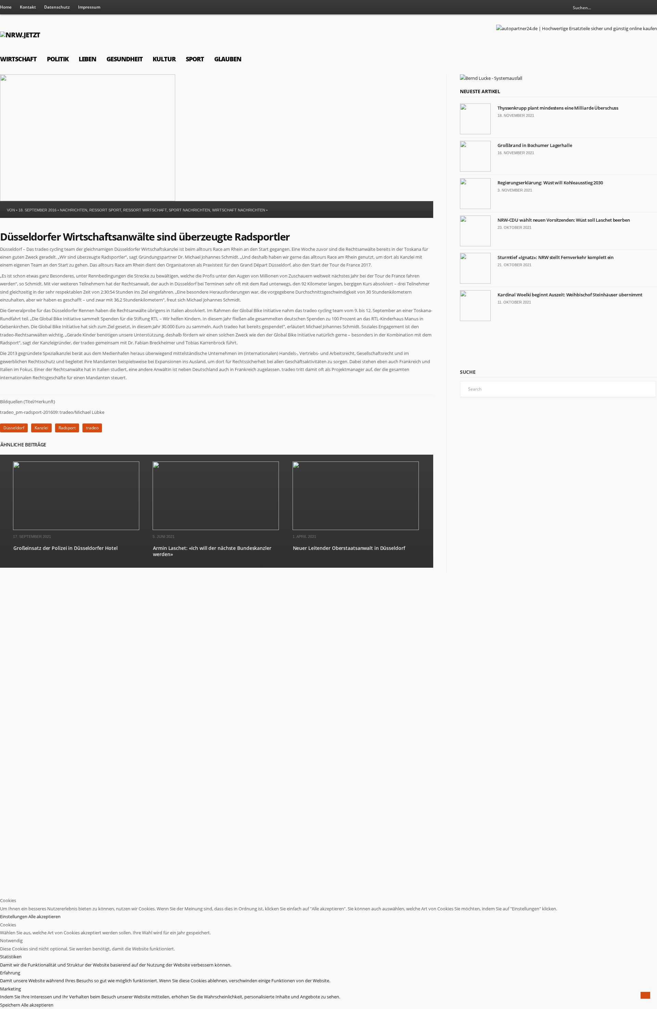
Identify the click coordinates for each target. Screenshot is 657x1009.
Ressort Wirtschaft (145, 210)
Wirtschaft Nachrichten (238, 210)
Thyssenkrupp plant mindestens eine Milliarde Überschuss (558, 108)
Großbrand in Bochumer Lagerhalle (535, 145)
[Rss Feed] (640, 7)
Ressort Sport (105, 210)
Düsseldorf (13, 428)
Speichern (10, 1005)
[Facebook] (652, 7)
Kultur (164, 59)
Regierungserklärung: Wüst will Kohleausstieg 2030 (550, 183)
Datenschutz (57, 7)
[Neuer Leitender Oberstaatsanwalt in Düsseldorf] (356, 528)
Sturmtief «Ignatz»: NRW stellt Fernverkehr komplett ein (556, 257)
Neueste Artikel (480, 91)
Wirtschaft (18, 59)
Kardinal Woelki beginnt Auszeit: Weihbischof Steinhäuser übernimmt (570, 295)
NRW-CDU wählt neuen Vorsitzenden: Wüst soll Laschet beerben (564, 220)
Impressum (89, 7)
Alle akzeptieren (44, 916)
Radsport (67, 428)
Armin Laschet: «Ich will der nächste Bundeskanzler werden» (212, 551)
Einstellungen (14, 916)
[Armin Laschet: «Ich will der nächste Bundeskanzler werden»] (216, 528)
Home (6, 7)
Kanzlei (41, 428)
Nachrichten (73, 210)
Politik (57, 59)
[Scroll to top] (645, 995)
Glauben (227, 59)
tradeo (92, 428)
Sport (195, 59)
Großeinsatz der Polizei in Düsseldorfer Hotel (65, 548)
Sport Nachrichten (189, 210)
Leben (87, 59)
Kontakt (28, 7)
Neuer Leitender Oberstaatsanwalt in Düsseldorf (349, 548)
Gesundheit (124, 59)
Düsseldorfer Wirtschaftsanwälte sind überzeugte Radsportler (145, 237)
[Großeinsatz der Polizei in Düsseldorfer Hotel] (76, 528)
